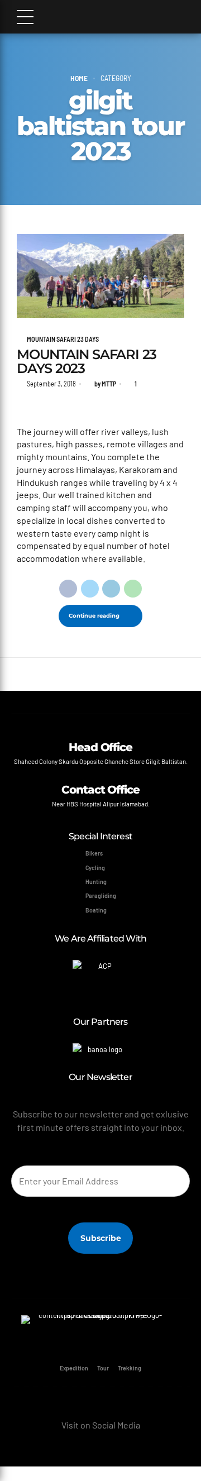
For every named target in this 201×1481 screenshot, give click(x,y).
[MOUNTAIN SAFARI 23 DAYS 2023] (100, 276)
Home (79, 78)
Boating (96, 910)
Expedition (74, 1368)
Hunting (96, 881)
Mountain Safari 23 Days (63, 339)
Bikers (94, 853)
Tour (103, 1368)
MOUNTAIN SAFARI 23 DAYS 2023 (86, 361)
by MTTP (105, 384)
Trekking (129, 1368)
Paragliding (100, 895)
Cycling (95, 867)
